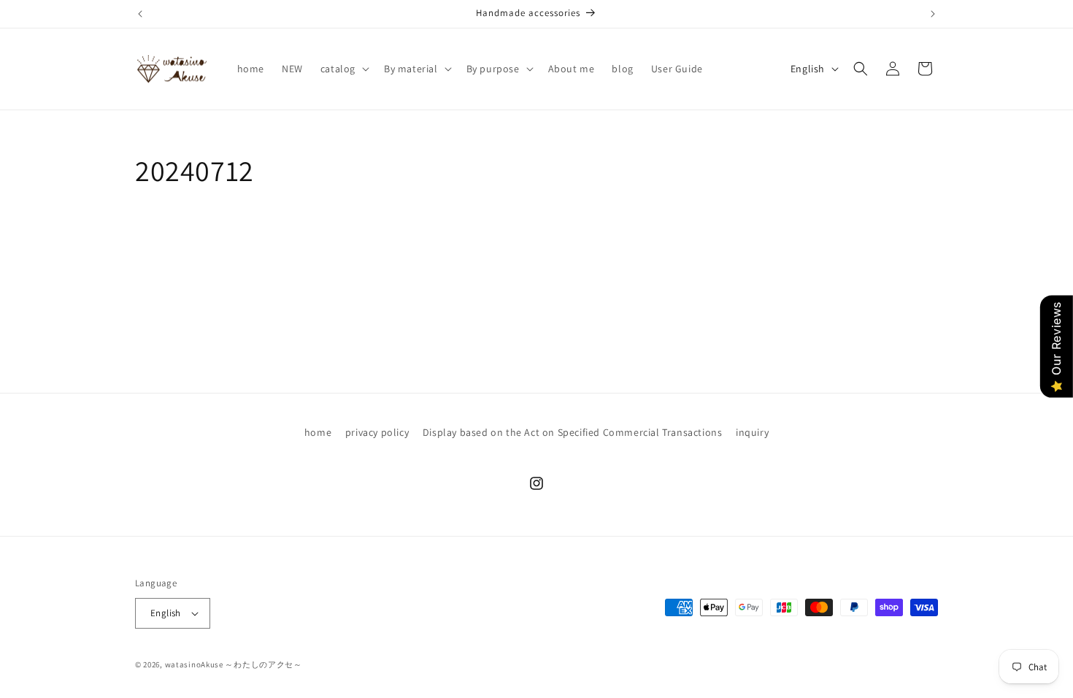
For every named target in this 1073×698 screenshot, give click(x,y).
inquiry (752, 432)
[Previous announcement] (140, 14)
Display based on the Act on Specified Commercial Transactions (573, 432)
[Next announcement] (933, 14)
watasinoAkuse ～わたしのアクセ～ (233, 664)
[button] (343, 68)
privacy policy (377, 432)
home (317, 432)
